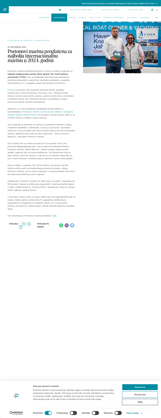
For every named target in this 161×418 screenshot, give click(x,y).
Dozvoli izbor (140, 395)
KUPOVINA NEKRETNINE (81, 10)
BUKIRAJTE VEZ (135, 10)
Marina (82, 17)
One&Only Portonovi (113, 17)
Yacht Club (94, 17)
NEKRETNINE (59, 17)
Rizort (72, 17)
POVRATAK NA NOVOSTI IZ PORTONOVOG (29, 40)
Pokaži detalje (132, 413)
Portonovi (44, 17)
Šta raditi (132, 17)
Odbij (140, 402)
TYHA (10, 90)
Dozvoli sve (140, 387)
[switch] (73, 413)
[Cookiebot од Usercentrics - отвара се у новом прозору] (16, 413)
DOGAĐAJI (145, 17)
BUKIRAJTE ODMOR (110, 10)
